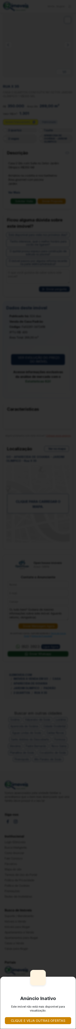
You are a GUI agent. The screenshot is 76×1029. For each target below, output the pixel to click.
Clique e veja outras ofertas (38, 1021)
